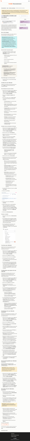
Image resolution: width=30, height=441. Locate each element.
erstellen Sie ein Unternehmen (11, 145)
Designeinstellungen (4, 364)
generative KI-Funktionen (5, 41)
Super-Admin (4, 52)
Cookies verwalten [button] (13, 436)
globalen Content (10, 364)
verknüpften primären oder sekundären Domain (9, 404)
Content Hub (5, 22)
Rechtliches (12, 433)
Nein (6, 424)
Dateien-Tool (14, 209)
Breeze (5, 85)
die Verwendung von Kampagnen (10, 348)
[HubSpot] (1, 1)
